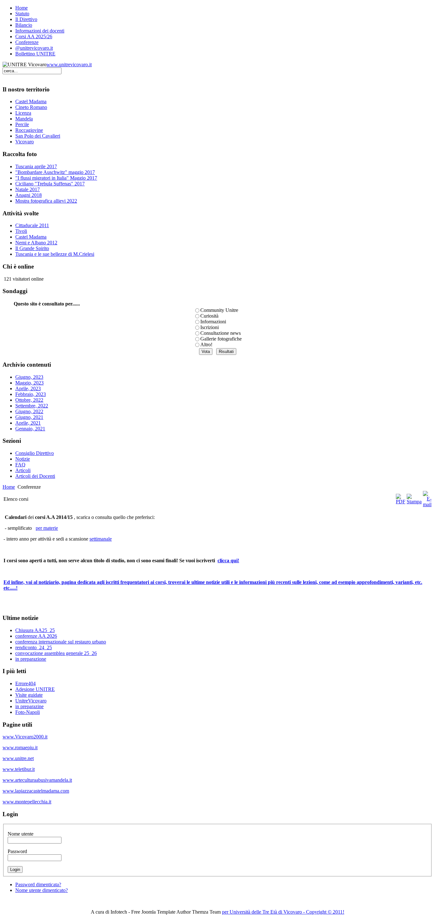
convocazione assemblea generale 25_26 (56, 653)
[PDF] (400, 501)
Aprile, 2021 (28, 423)
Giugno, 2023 (29, 377)
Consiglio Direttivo (34, 453)
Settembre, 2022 (31, 405)
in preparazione (30, 659)
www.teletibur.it (19, 769)
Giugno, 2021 (29, 417)
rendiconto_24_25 (33, 647)
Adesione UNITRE (35, 689)
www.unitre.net (18, 758)
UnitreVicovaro (30, 700)
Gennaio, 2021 (30, 428)
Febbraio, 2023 (30, 394)
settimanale (100, 539)
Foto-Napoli (27, 712)
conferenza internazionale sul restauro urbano (60, 641)
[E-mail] (427, 504)
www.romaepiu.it (20, 747)
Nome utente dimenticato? (41, 890)
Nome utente (20, 834)
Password (17, 851)
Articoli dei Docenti (35, 476)
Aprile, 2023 (28, 388)
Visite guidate (29, 695)
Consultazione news (220, 333)
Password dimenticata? (38, 884)
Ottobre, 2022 (29, 400)
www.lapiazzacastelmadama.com (36, 791)
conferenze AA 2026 (36, 636)
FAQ (20, 464)
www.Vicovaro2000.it (25, 736)
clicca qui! (228, 560)
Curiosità (209, 316)
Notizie (22, 459)
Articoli (23, 470)
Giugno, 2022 (29, 411)
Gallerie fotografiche (221, 338)
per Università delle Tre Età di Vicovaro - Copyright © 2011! (283, 912)
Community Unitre (219, 310)
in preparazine (29, 706)
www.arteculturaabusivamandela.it (37, 780)
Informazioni (213, 321)
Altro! (206, 344)
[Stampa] (414, 501)
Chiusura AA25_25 (35, 630)
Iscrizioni (209, 327)
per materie (47, 528)
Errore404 (25, 683)
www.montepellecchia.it (27, 801)
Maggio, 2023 (29, 382)
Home (9, 487)
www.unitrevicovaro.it (69, 64)
